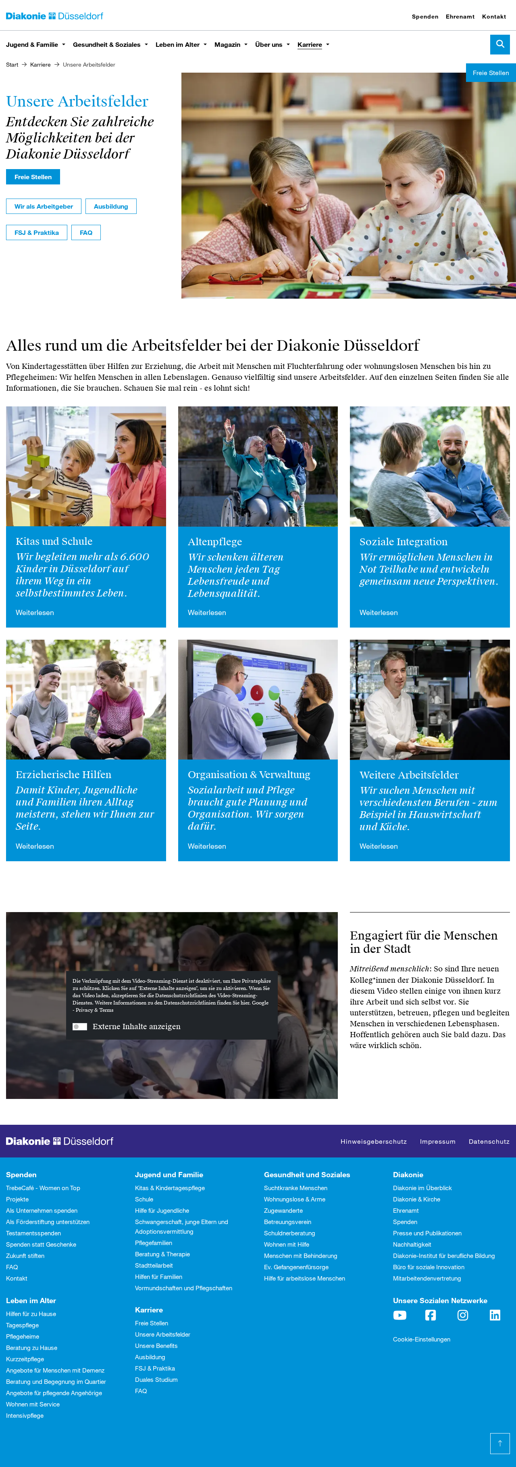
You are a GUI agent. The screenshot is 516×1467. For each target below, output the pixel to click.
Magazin (227, 44)
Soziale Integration (403, 542)
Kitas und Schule (54, 542)
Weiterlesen (35, 612)
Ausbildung (111, 206)
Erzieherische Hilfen (63, 775)
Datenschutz (489, 1141)
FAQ (86, 232)
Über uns (269, 44)
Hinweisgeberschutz (374, 1141)
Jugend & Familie (32, 44)
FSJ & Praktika (37, 232)
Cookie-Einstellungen (421, 1339)
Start (12, 64)
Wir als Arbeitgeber (44, 206)
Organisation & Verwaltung (249, 775)
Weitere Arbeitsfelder (409, 775)
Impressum (438, 1141)
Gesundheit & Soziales (107, 44)
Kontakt (494, 16)
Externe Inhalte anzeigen (137, 1026)
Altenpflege (215, 542)
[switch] (80, 1026)
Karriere (310, 44)
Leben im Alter (178, 44)
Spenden (425, 16)
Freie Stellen (33, 176)
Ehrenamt (460, 16)
